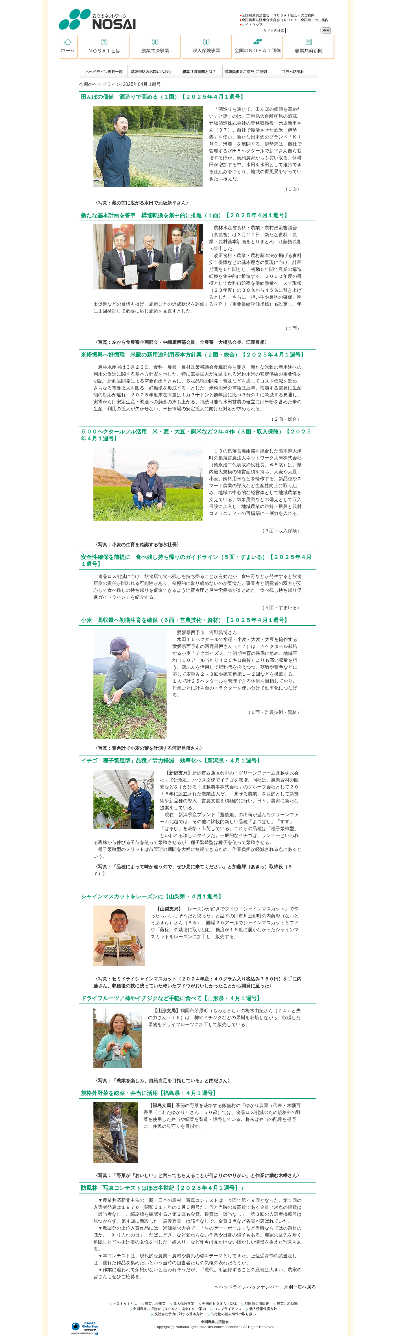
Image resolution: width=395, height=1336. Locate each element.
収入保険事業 (207, 47)
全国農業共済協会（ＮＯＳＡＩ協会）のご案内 (278, 15)
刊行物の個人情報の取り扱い (233, 1314)
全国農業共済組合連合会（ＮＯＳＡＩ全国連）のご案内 (285, 20)
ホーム (69, 47)
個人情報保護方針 (263, 1309)
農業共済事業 (156, 47)
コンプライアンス (227, 1309)
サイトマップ (252, 25)
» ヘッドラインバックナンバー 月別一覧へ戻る (265, 1287)
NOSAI (97, 19)
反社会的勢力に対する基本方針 (178, 1314)
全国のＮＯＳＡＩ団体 (258, 47)
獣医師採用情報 (257, 1304)
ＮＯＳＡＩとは (104, 47)
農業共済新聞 (309, 47)
